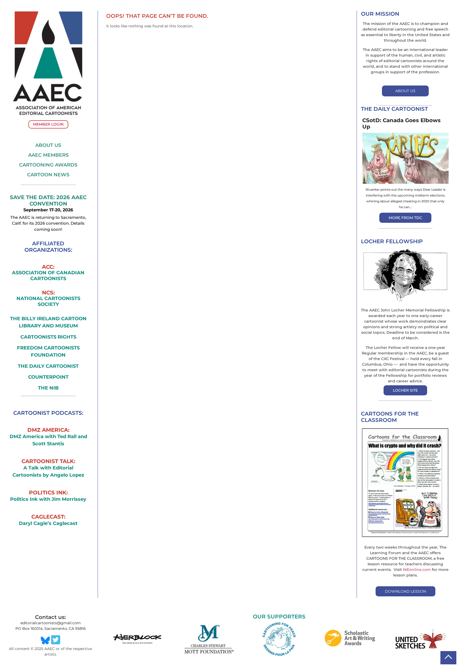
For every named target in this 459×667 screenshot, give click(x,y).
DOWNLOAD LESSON (405, 591)
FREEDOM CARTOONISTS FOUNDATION (48, 351)
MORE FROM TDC (405, 217)
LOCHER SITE (405, 390)
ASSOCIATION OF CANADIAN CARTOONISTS (48, 275)
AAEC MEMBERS (48, 155)
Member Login (48, 124)
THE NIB (48, 388)
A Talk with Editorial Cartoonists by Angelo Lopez (48, 471)
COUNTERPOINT (48, 377)
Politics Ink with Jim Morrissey (48, 499)
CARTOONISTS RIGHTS (48, 337)
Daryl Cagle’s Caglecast (48, 523)
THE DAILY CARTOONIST (48, 366)
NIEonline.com (417, 569)
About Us (48, 145)
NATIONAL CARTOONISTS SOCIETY (48, 301)
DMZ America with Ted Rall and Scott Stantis (48, 440)
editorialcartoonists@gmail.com (50, 623)
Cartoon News (48, 175)
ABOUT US (405, 90)
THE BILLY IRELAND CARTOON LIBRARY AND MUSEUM (48, 322)
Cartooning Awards (48, 165)
